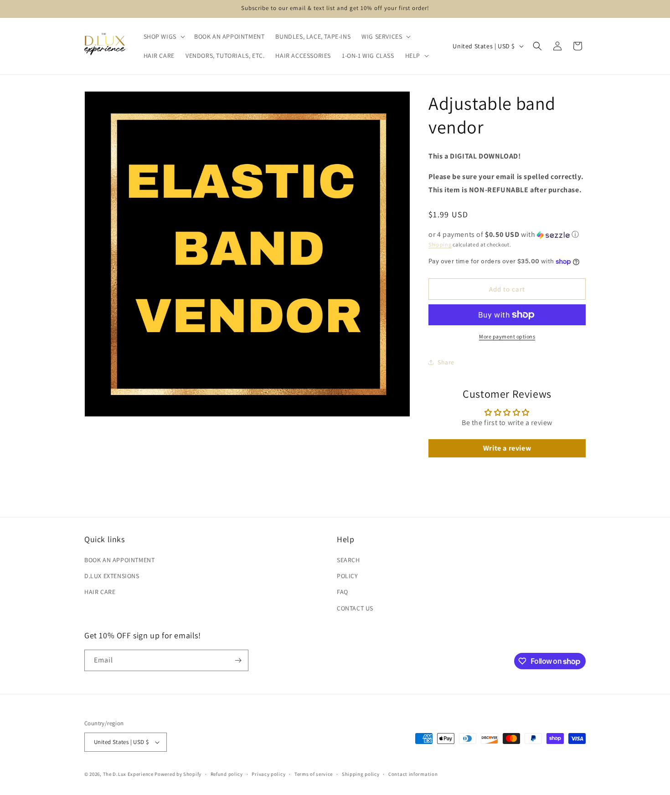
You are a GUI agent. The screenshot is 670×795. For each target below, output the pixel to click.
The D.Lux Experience (129, 774)
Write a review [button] (507, 448)
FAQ (342, 592)
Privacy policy (268, 774)
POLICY (347, 576)
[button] (163, 36)
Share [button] (446, 362)
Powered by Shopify (178, 774)
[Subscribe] (238, 660)
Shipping (440, 244)
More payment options (507, 336)
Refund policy (227, 774)
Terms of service (313, 774)
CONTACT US (355, 608)
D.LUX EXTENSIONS (111, 576)
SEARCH (348, 560)
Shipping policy (361, 774)
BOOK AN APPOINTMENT (119, 560)
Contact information (413, 774)
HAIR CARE (99, 592)
